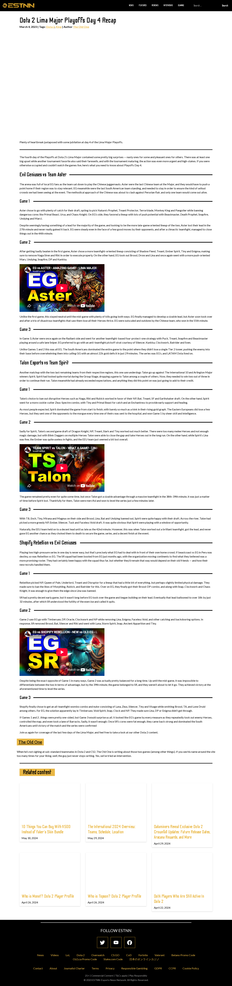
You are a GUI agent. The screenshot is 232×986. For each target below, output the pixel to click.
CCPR (172, 968)
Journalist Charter (74, 968)
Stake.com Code (113, 959)
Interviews (168, 5)
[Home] (18, 5)
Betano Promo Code (183, 955)
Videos (55, 955)
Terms (95, 968)
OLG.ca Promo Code (85, 959)
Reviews (155, 5)
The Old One (81, 26)
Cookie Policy (191, 968)
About (53, 968)
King (58, 26)
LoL (68, 955)
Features (143, 5)
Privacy (110, 968)
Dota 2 (50, 26)
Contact (38, 968)
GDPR (158, 968)
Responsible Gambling (134, 968)
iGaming (181, 5)
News (131, 5)
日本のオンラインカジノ (144, 959)
